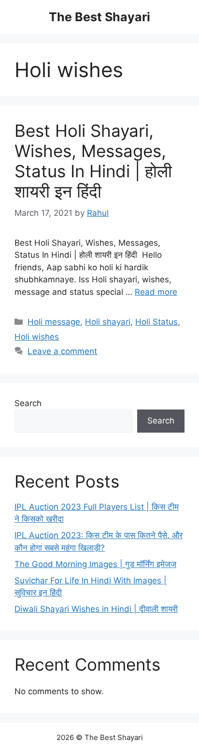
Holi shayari (107, 322)
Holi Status (156, 322)
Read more (156, 292)
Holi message (54, 322)
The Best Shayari (99, 17)
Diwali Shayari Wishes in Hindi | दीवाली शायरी (96, 609)
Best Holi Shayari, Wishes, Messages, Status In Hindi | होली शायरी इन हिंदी (93, 160)
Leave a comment (62, 351)
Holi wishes (36, 337)
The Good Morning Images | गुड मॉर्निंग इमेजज (95, 564)
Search (28, 403)
